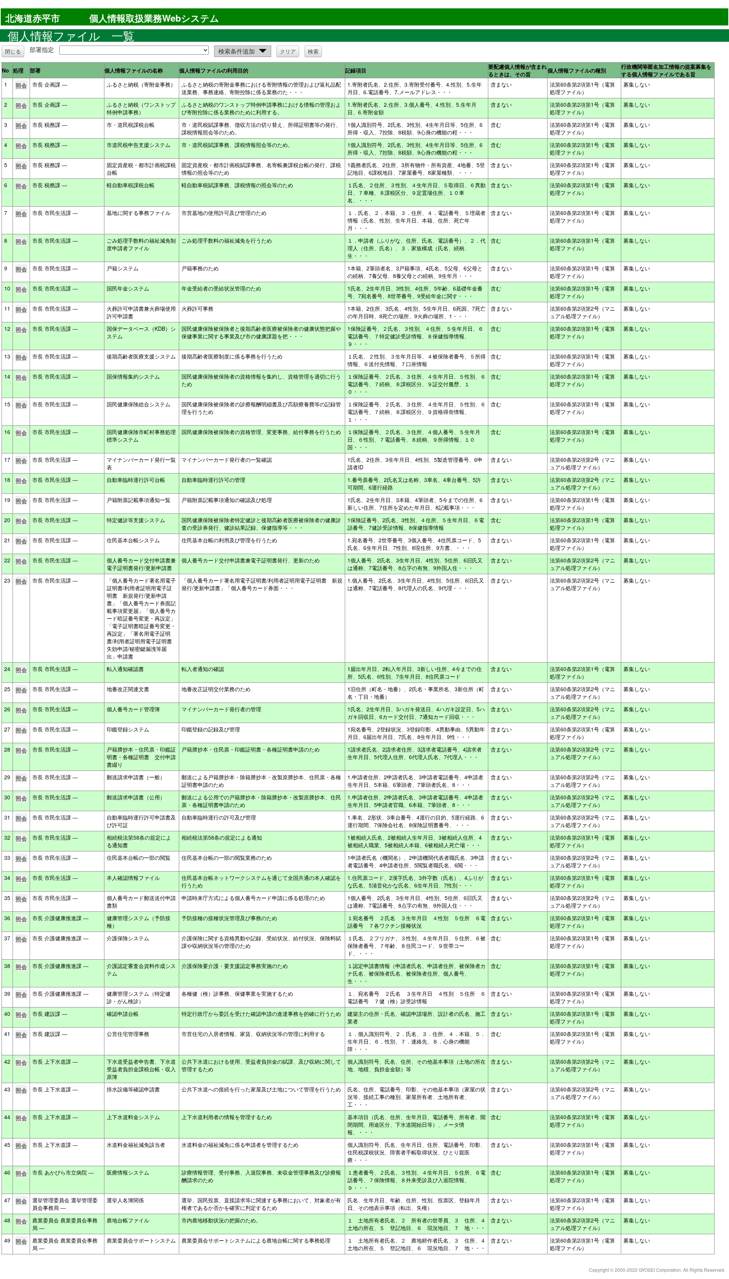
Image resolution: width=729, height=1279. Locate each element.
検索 (313, 51)
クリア (288, 51)
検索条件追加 (236, 51)
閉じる (13, 51)
